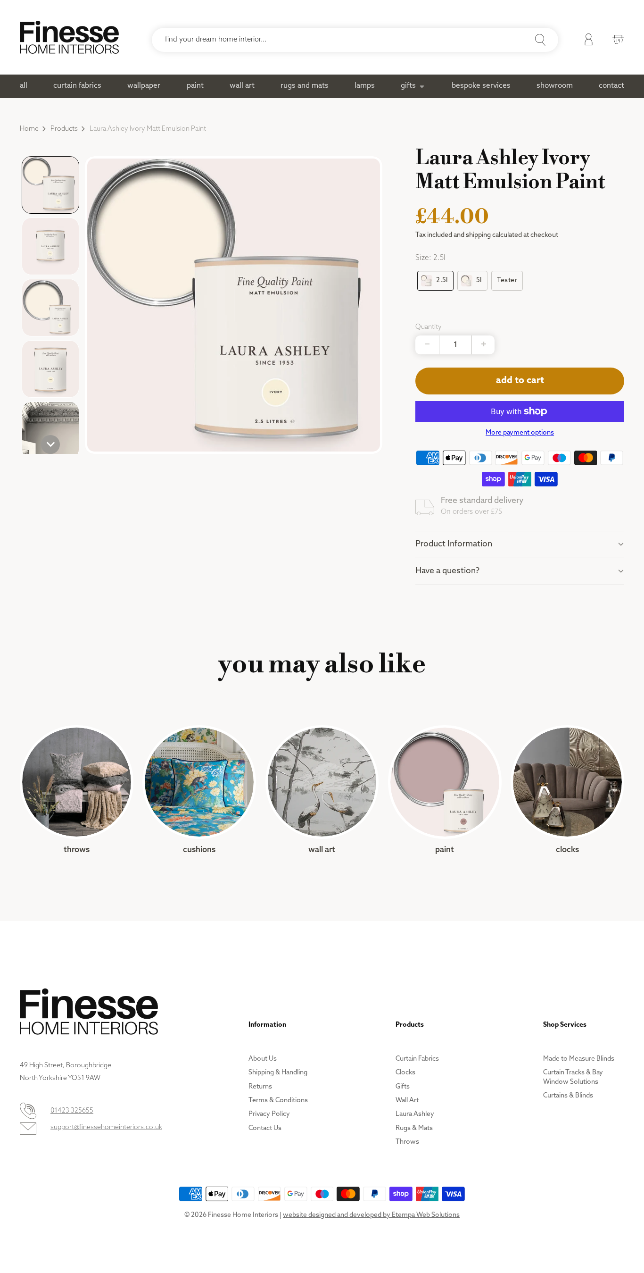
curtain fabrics (77, 86)
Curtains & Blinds (568, 1095)
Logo (69, 37)
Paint (445, 790)
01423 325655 (71, 1110)
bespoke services (481, 86)
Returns (260, 1086)
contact (611, 86)
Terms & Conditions (278, 1100)
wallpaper (143, 86)
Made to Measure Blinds (578, 1059)
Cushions (199, 790)
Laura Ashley (415, 1114)
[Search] (540, 40)
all (23, 86)
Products (64, 129)
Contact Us (264, 1128)
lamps (365, 86)
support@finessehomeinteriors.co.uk (106, 1127)
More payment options (520, 432)
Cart (616, 41)
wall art (242, 86)
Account (586, 41)
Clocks (567, 790)
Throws (76, 790)
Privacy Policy (269, 1114)
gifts (408, 86)
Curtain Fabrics (417, 1059)
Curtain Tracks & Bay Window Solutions (573, 1077)
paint (195, 86)
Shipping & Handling (277, 1072)
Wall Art (322, 790)
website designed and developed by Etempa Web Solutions (371, 1215)
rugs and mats (305, 86)
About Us (262, 1059)
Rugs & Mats (414, 1128)
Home (29, 129)
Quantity (428, 327)
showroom (555, 86)
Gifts (403, 1086)
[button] (50, 185)
